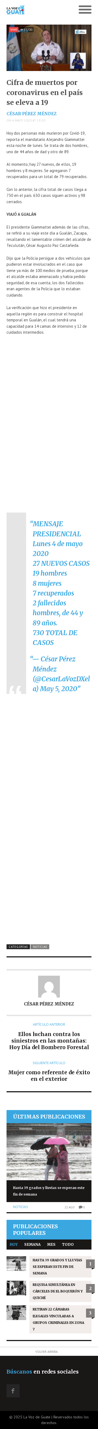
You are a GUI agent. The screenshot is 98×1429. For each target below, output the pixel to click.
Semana (32, 1244)
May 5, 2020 (58, 689)
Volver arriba (46, 1352)
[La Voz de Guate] (38, 10)
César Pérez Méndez (32, 113)
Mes (51, 1244)
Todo (68, 1244)
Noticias (40, 947)
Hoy (14, 1244)
